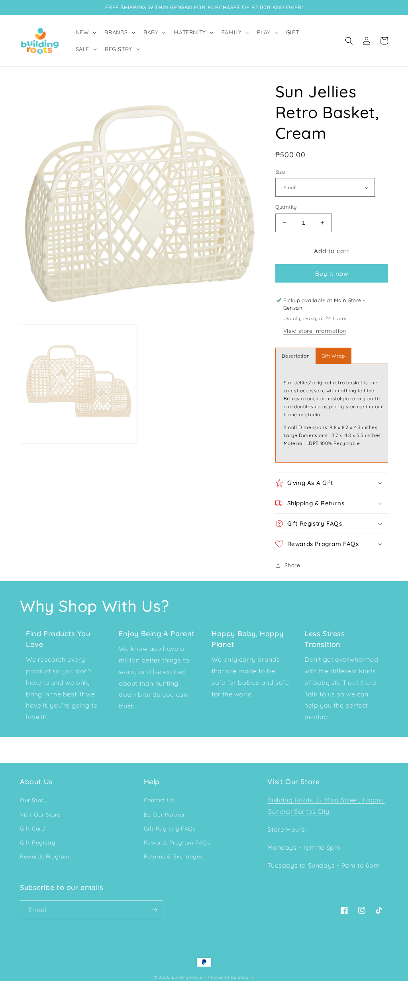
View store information (314, 330)
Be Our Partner (164, 814)
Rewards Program (45, 856)
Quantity (286, 207)
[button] (85, 32)
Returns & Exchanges (173, 856)
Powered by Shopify (232, 977)
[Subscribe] (154, 909)
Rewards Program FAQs (177, 842)
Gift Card (32, 828)
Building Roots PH (191, 977)
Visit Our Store (40, 814)
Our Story (33, 800)
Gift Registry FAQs (170, 828)
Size (280, 171)
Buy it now (331, 273)
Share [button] (292, 565)
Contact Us (159, 800)
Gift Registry (37, 842)
